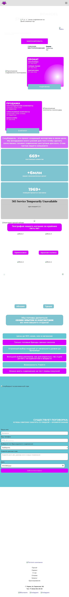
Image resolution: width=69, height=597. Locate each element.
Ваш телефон (6, 437)
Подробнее (44, 87)
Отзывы (34, 575)
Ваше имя (5, 429)
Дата (2, 462)
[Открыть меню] (66, 3)
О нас (34, 573)
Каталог (34, 578)
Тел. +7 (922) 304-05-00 (34, 589)
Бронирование (34, 581)
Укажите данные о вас (9, 451)
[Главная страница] (32, 3)
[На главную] (35, 562)
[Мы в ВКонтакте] (23, 592)
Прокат (34, 568)
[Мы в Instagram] (35, 592)
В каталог (22, 131)
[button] (62, 274)
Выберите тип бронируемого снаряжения (17, 444)
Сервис (34, 570)
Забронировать (34, 41)
